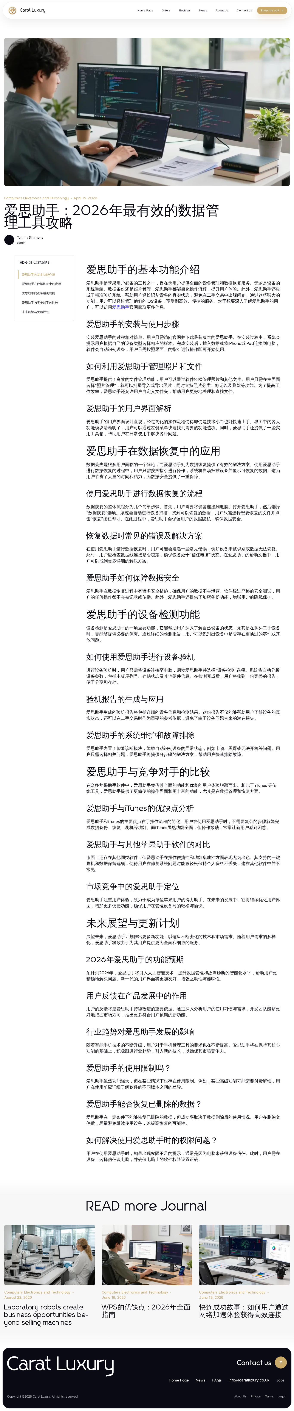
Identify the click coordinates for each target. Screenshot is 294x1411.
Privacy (256, 1396)
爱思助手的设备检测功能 (38, 293)
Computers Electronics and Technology (36, 198)
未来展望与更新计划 (35, 312)
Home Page (179, 1380)
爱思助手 (120, 307)
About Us (240, 1396)
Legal (281, 1396)
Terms (269, 1396)
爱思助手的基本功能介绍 (38, 274)
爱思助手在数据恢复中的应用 (41, 284)
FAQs (217, 1380)
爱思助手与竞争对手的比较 (40, 302)
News (200, 1380)
